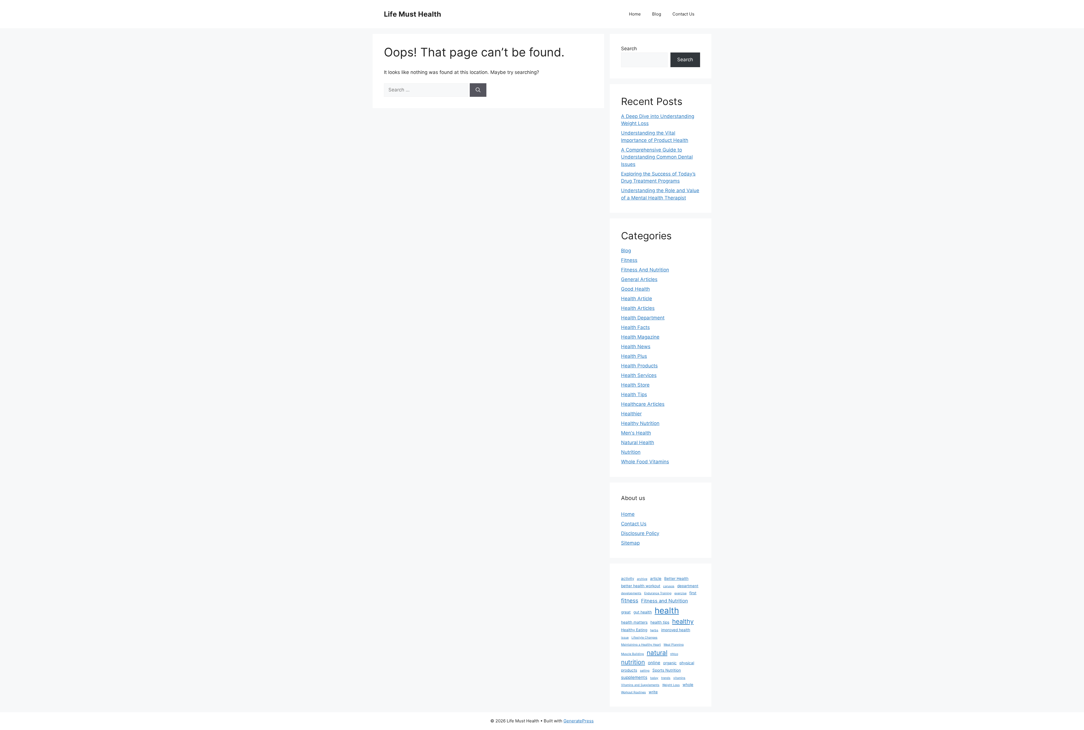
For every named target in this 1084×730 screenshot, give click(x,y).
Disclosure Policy (640, 533)
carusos (668, 586)
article (655, 578)
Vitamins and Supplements (640, 685)
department (687, 586)
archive (642, 579)
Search (629, 48)
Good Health (635, 289)
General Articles (639, 279)
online (654, 662)
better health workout (640, 586)
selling (645, 670)
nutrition (633, 662)
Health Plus (634, 356)
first (692, 593)
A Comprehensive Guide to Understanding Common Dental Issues (657, 157)
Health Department (643, 318)
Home (635, 14)
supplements (634, 677)
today (654, 678)
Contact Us (683, 14)
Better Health (676, 578)
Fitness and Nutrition (664, 601)
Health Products (639, 366)
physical (686, 663)
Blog (656, 14)
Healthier (631, 413)
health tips (659, 622)
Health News (635, 346)
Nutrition (631, 452)
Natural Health (637, 442)
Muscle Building (632, 654)
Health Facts (635, 327)
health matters (634, 622)
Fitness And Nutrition (645, 270)
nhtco (674, 654)
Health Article (636, 298)
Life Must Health (412, 14)
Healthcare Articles (643, 404)
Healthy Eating (634, 630)
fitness (629, 600)
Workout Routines (633, 692)
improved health (675, 630)
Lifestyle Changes (644, 637)
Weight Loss (671, 685)
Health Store (635, 385)
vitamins (679, 678)
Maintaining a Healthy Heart (641, 644)
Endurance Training (658, 593)
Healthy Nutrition (640, 423)
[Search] (478, 90)
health (667, 610)
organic (670, 663)
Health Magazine (640, 337)
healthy (683, 621)
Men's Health (636, 433)
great (626, 612)
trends (665, 678)
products (629, 670)
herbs (654, 630)
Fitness (629, 260)
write (653, 692)
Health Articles (638, 308)
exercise (680, 593)
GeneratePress (578, 721)
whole (688, 684)
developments (631, 593)
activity (627, 578)
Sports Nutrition (666, 670)
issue (625, 637)
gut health (642, 612)
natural (657, 652)
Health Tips (634, 394)
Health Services (639, 375)
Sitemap (630, 543)
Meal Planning (674, 644)
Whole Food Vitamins (645, 461)
